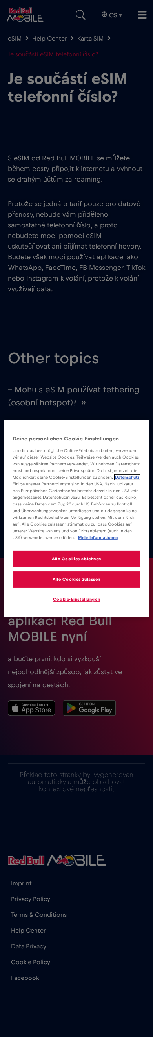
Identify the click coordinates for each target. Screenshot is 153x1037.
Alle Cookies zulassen (76, 579)
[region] (76, 518)
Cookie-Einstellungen (76, 599)
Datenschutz (127, 477)
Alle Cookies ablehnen (76, 559)
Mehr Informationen (98, 537)
